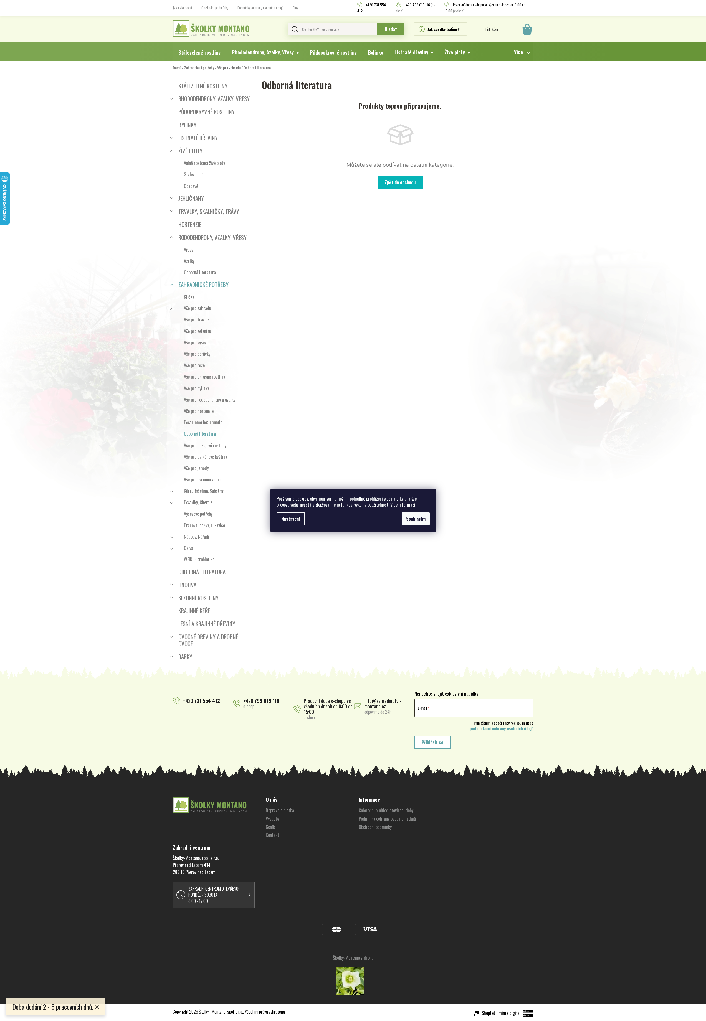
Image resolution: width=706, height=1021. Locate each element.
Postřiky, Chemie (198, 502)
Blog (295, 8)
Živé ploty (190, 150)
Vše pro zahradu (197, 308)
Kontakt (272, 835)
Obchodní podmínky (214, 8)
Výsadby (272, 818)
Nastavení (290, 518)
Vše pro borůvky (197, 354)
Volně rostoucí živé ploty (204, 163)
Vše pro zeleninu (197, 331)
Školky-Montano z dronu (353, 957)
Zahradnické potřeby (203, 284)
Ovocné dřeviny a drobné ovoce (208, 640)
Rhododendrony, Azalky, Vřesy (214, 98)
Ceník (270, 827)
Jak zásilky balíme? (443, 29)
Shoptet (488, 1013)
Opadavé (191, 186)
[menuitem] (199, 52)
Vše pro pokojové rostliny (205, 445)
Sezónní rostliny (198, 597)
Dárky (185, 656)
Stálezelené (193, 174)
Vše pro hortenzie (199, 411)
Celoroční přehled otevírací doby (386, 810)
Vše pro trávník (196, 319)
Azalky (189, 261)
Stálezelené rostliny (202, 86)
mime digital (509, 1013)
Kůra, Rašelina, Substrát (204, 490)
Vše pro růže (194, 365)
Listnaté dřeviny (198, 137)
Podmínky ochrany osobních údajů (260, 8)
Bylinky (187, 124)
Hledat (391, 29)
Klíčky (189, 296)
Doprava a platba (280, 810)
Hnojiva (187, 584)
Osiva (188, 548)
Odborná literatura (200, 272)
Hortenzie (189, 224)
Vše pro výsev (195, 342)
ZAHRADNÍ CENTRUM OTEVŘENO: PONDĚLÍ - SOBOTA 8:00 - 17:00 (213, 894)
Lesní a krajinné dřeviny (206, 623)
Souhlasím (416, 518)
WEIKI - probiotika (199, 559)
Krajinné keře (194, 610)
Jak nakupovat (182, 8)
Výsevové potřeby (198, 513)
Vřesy (188, 249)
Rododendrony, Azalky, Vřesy (212, 237)
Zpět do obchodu (400, 182)
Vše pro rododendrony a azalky (209, 399)
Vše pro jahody (196, 468)
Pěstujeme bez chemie (203, 422)
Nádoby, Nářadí (196, 536)
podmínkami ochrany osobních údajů (501, 728)
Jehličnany (191, 198)
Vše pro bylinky (196, 388)
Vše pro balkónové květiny (205, 456)
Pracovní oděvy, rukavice (204, 525)
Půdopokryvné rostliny (206, 111)
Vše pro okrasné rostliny (204, 376)
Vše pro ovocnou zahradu (205, 479)
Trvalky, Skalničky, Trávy (208, 211)
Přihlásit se (432, 742)
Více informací (402, 504)
